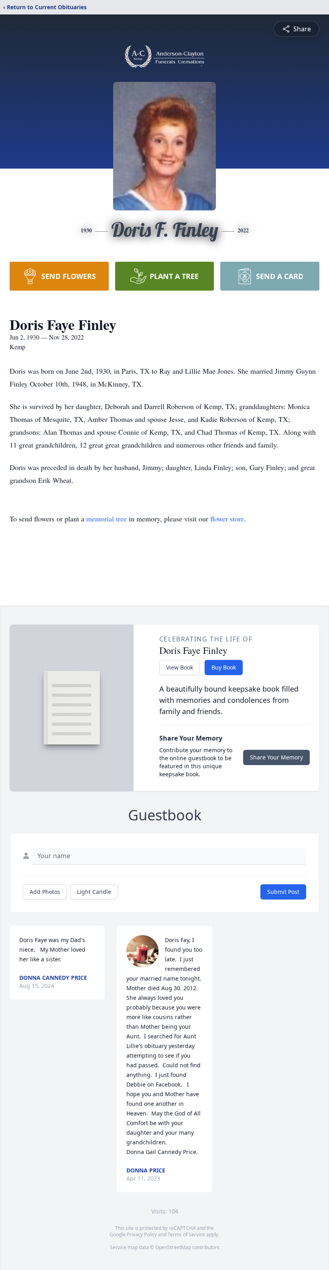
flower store (227, 518)
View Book (179, 667)
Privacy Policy (142, 1234)
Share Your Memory (276, 757)
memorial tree (106, 518)
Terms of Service (186, 1234)
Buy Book (223, 667)
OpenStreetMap (173, 1247)
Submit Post (283, 892)
